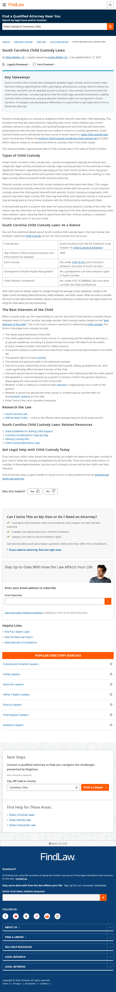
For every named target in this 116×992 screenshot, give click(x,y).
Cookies (44, 983)
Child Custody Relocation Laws (22, 443)
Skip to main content (58, 3)
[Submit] (108, 601)
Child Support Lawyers (16, 714)
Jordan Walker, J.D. (58, 57)
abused (61, 385)
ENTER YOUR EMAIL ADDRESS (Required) (23, 891)
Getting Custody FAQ (17, 439)
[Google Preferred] (57, 916)
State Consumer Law (22, 825)
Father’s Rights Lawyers (16, 694)
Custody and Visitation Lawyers (21, 664)
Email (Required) (13, 595)
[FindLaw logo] (17, 5)
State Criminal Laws (21, 815)
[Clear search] (76, 787)
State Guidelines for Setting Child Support (29, 431)
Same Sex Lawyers (13, 684)
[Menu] (4, 5)
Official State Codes (16, 417)
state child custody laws (94, 134)
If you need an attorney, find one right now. (35, 549)
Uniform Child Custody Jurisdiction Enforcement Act (68, 138)
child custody (94, 324)
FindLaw (6, 42)
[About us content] (110, 927)
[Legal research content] (110, 956)
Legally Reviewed (17, 64)
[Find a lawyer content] (110, 937)
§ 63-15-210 (78, 262)
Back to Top (59, 843)
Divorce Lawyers (12, 704)
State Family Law (20, 820)
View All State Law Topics (19, 637)
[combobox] (43, 787)
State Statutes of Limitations (21, 642)
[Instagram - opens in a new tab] (37, 916)
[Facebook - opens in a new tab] (5, 916)
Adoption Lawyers (13, 725)
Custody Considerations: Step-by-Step (26, 435)
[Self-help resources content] (110, 947)
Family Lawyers (11, 674)
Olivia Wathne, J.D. (15, 57)
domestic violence (20, 396)
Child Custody (33, 236)
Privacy (16, 983)
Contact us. (21, 878)
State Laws (41, 42)
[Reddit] (47, 916)
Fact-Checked (45, 64)
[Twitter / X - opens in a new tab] (26, 916)
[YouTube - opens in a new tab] (16, 916)
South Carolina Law (59, 42)
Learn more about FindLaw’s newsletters (24, 612)
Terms (5, 983)
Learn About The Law (23, 42)
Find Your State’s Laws (17, 631)
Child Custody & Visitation (88, 247)
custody (41, 357)
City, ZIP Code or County (21, 781)
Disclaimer (30, 983)
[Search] (110, 4)
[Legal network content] (110, 966)
